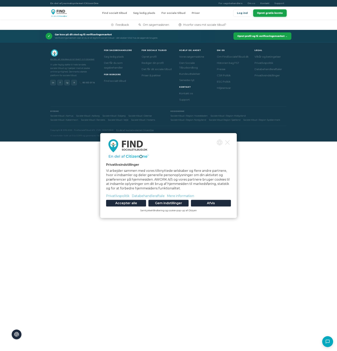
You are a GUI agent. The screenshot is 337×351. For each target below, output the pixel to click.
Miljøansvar (224, 87)
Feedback (122, 25)
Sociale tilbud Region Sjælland (224, 119)
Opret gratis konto (270, 12)
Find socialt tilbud (114, 12)
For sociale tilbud (173, 12)
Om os (251, 3)
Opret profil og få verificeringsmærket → (262, 36)
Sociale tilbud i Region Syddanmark (261, 119)
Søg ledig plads (144, 12)
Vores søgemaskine (191, 56)
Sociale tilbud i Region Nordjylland (188, 119)
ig (67, 82)
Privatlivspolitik (264, 62)
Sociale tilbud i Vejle (118, 119)
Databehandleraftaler (268, 69)
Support (279, 3)
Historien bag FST (228, 62)
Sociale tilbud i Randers (93, 119)
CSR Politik (224, 75)
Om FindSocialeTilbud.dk (233, 56)
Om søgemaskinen (156, 25)
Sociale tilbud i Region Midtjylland (228, 115)
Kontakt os (186, 93)
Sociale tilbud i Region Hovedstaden (189, 115)
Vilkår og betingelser (268, 56)
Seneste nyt (186, 80)
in (53, 82)
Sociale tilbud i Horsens (143, 119)
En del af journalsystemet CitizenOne (74, 3)
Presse (221, 69)
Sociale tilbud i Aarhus (61, 115)
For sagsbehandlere (230, 3)
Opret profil (149, 56)
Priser (196, 12)
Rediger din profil (153, 62)
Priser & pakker (151, 75)
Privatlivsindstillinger (267, 75)
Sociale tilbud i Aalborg (88, 115)
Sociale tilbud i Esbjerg (114, 115)
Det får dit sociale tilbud (157, 69)
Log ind (242, 12)
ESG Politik (224, 81)
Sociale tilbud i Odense (140, 115)
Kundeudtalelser (189, 73)
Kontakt (265, 3)
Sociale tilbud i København (64, 119)
